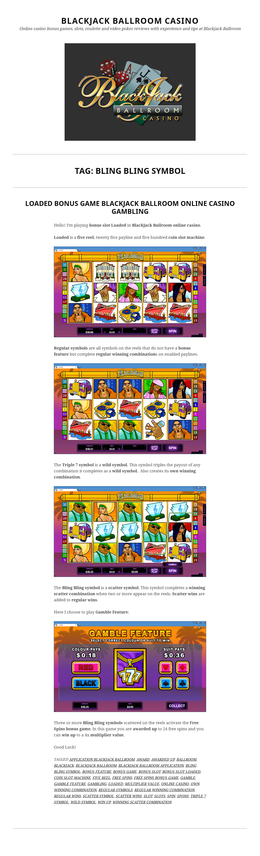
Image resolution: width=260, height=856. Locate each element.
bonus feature (96, 771)
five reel (101, 777)
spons (182, 795)
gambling (96, 783)
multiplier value (142, 783)
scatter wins (129, 795)
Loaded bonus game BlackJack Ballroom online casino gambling (130, 207)
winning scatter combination (141, 802)
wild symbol (83, 802)
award (142, 759)
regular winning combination (164, 789)
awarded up (162, 759)
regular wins (67, 795)
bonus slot (149, 771)
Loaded (115, 783)
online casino (175, 783)
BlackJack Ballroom (96, 765)
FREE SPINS (122, 777)
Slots (159, 795)
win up (104, 802)
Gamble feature (70, 783)
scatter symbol (98, 795)
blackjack (64, 765)
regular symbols (115, 789)
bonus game (124, 771)
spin (171, 795)
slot (147, 795)
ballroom (186, 759)
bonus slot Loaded (181, 771)
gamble (187, 777)
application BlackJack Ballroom (101, 759)
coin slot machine (72, 777)
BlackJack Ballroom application (151, 765)
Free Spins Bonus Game (156, 777)
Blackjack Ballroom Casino (130, 20)
